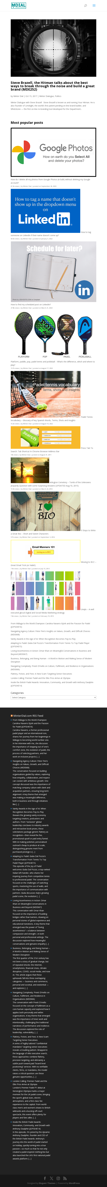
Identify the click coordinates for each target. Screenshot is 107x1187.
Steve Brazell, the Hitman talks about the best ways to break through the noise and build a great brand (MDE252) (53, 86)
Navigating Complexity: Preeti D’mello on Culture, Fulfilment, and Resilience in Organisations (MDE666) (31, 995)
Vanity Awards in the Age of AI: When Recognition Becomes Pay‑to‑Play (43, 639)
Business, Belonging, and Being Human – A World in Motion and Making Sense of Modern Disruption (31, 951)
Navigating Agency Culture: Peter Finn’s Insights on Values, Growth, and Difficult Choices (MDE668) (31, 764)
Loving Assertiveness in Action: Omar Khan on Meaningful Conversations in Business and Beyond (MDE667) (29, 903)
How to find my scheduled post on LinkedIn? (31, 304)
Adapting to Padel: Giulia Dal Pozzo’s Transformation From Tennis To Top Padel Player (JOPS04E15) (29, 859)
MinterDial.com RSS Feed (28, 715)
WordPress (74, 1183)
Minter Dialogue (46, 96)
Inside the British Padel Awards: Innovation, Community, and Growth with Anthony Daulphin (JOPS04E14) (31, 1125)
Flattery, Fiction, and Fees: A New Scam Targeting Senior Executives (41, 673)
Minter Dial (18, 96)
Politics (58, 96)
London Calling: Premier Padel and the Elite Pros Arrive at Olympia (40, 678)
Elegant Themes (47, 1183)
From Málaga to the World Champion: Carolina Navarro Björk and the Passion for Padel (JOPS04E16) (30, 723)
